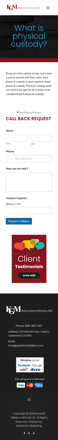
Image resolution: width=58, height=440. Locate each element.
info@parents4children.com (25, 345)
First (8, 143)
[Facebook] (24, 433)
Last (33, 143)
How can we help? (18, 168)
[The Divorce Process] (29, 109)
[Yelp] (34, 433)
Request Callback (18, 221)
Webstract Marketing (29, 426)
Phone (10, 151)
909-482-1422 (33, 326)
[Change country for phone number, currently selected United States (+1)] (10, 158)
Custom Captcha (17, 198)
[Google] (29, 433)
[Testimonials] (29, 256)
